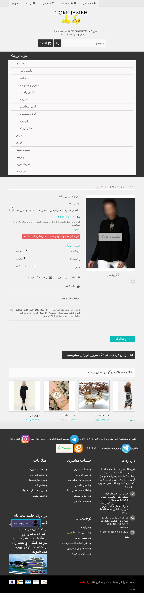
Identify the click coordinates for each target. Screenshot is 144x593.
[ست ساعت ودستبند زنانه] (94, 396)
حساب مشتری (81, 470)
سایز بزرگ (26, 128)
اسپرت (24, 99)
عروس (24, 121)
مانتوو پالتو (26, 71)
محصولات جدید (37, 475)
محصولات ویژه (37, 470)
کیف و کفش (23, 150)
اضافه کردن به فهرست (65, 278)
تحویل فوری (23, 164)
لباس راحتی (27, 92)
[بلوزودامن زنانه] (24, 396)
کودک (19, 142)
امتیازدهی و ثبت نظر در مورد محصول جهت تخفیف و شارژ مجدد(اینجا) (43, 210)
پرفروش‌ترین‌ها (37, 480)
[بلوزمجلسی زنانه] (112, 279)
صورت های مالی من (78, 480)
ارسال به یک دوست (38, 277)
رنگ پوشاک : (73, 259)
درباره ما (84, 527)
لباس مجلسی (28, 107)
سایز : (77, 267)
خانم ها (20, 63)
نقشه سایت (39, 496)
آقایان (19, 135)
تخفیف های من (81, 501)
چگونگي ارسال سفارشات (75, 543)
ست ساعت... (67, 415)
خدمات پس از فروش (78, 548)
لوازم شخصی (28, 114)
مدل (78, 217)
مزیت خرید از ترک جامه (32, 491)
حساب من (88, 3)
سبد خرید (46, 3)
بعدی (133, 281)
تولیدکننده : (74, 251)
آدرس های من (81, 485)
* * (13, 207)
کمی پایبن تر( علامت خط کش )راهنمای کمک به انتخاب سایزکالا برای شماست (46, 223)
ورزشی (20, 157)
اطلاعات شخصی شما (78, 491)
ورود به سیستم (81, 496)
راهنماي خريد (82, 538)
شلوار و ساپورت (29, 85)
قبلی (88, 281)
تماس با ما (39, 485)
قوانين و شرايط (78, 533)
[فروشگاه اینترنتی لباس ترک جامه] (72, 18)
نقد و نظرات (123, 339)
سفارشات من (81, 475)
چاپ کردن (70, 286)
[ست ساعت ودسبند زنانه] (59, 396)
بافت (23, 78)
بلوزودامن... (33, 415)
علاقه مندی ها (66, 3)
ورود (14, 3)
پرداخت (28, 3)
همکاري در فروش (80, 554)
